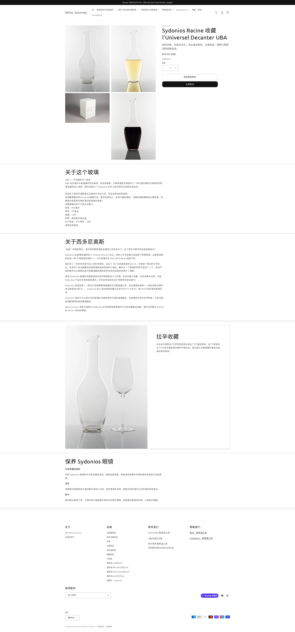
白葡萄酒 (110, 546)
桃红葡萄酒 (111, 550)
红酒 (108, 541)
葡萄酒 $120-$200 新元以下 (118, 572)
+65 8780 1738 (155, 538)
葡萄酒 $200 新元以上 (116, 576)
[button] (106, 10)
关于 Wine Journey (73, 533)
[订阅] (108, 595)
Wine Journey (76, 626)
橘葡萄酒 (110, 554)
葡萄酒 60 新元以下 (115, 563)
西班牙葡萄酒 (112, 537)
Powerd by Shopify (88, 626)
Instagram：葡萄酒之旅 (201, 538)
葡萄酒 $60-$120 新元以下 (118, 567)
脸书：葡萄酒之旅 (198, 533)
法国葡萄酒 (111, 533)
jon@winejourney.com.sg (161, 547)
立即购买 (190, 84)
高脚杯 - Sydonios (114, 580)
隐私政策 (101, 626)
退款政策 (109, 626)
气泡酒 (109, 559)
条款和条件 (69, 537)
